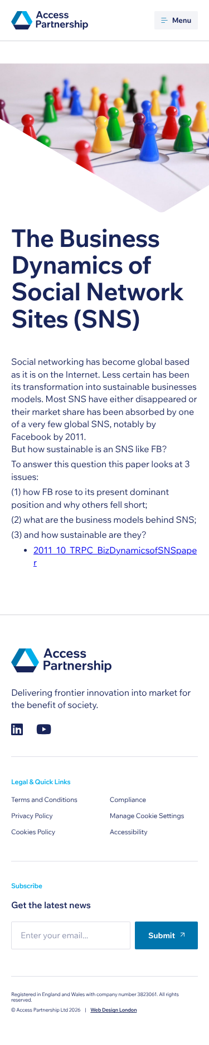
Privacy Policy (32, 816)
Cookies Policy (33, 832)
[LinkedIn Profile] (17, 729)
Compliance (128, 800)
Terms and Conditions (44, 800)
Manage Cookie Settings (147, 816)
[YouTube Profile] (43, 729)
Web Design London (113, 1010)
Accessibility (129, 832)
